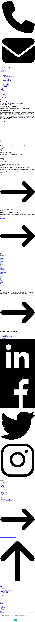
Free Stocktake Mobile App (6, 606)
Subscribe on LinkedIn (3, 335)
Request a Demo (2, 612)
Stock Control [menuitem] (6, 75)
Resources (1, 603)
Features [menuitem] (3, 74)
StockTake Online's (26, 117)
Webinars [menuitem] (5, 94)
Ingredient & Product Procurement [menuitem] (9, 76)
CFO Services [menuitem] (6, 85)
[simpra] (1, 280)
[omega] (1, 266)
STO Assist (2, 595)
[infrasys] (1, 263)
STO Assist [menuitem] (3, 483)
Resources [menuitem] (3, 91)
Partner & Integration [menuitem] (5, 87)
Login (1, 611)
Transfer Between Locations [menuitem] (8, 80)
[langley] (1, 264)
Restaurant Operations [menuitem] (7, 83)
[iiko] (1, 262)
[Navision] (2, 267)
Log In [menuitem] (3, 491)
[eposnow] (2, 258)
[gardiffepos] (2, 282)
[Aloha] (1, 275)
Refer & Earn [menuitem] (4, 487)
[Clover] (1, 277)
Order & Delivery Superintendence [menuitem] (7, 590)
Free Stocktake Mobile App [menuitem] (8, 92)
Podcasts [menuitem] (5, 93)
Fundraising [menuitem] (5, 86)
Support (1, 602)
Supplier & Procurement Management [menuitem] (9, 78)
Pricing (1, 600)
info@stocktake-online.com (6, 499)
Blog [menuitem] (3, 90)
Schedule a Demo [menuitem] (4, 492)
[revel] (1, 273)
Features (1, 586)
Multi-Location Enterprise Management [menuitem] (9, 81)
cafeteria (22, 171)
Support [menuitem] (3, 89)
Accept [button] (15, 619)
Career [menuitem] (5, 95)
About (1, 601)
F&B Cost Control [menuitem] (6, 82)
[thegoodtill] (2, 279)
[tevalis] (1, 276)
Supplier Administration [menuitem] (5, 591)
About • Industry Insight (6, 103)
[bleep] (1, 278)
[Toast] (1, 281)
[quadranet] (2, 271)
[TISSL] (1, 259)
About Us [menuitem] (3, 88)
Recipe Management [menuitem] (7, 77)
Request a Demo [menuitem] (4, 97)
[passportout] (2, 270)
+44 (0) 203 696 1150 (9, 500)
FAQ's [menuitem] (3, 493)
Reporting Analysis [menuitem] (7, 79)
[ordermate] (2, 269)
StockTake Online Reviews (4, 537)
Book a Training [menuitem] (4, 495)
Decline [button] (19, 619)
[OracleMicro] (2, 268)
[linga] (1, 265)
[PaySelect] (2, 284)
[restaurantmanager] (3, 272)
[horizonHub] (2, 257)
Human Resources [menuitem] (6, 84)
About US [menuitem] (3, 485)
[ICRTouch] (2, 261)
